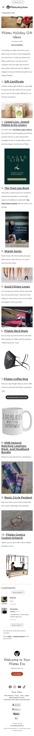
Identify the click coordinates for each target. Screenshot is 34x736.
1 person (12, 611)
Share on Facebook (17, 45)
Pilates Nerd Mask (16, 331)
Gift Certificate (14, 81)
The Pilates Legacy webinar (22, 130)
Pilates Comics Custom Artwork (13, 536)
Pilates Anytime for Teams (16, 697)
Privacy (17, 695)
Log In (9, 636)
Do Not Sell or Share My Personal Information (17, 699)
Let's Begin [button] (17, 674)
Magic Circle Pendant (18, 497)
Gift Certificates (8, 695)
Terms (22, 695)
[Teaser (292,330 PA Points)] (4, 603)
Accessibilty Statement (17, 725)
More (13, 13)
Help (14, 692)
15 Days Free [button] (17, 2)
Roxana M (13, 597)
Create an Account (18, 636)
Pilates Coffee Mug (16, 379)
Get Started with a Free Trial (17, 397)
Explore (27, 695)
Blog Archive (7, 13)
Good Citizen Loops (17, 286)
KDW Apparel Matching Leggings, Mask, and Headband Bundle (15, 447)
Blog (20, 692)
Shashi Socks (13, 251)
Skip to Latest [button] (17, 592)
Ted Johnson (14, 609)
